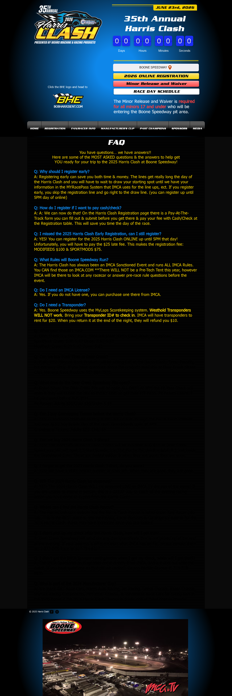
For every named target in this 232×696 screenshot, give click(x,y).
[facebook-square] (51, 612)
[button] (83, 128)
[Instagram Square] (57, 612)
